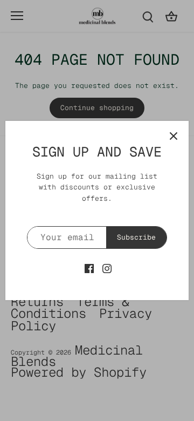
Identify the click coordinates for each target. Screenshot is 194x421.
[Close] (173, 136)
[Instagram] (107, 268)
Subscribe (136, 237)
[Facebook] (89, 268)
